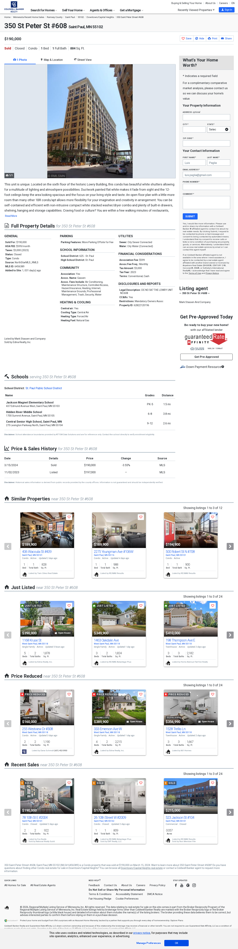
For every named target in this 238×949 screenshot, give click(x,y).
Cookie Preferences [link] (127, 898)
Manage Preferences (148, 943)
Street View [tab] (84, 59)
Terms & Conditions (100, 894)
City (185, 124)
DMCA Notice (155, 894)
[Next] (230, 546)
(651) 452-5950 (60, 750)
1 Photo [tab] (21, 59)
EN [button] (233, 3)
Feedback (94, 885)
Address (191, 112)
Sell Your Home (72, 10)
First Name (189, 157)
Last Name (213, 157)
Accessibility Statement (129, 894)
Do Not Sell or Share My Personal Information (117, 889)
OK (176, 943)
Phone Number (191, 181)
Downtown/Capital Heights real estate (142, 868)
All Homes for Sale (15, 885)
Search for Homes (42, 10)
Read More (11, 216)
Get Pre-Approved (206, 357)
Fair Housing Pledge (100, 898)
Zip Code (188, 138)
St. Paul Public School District (44, 388)
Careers (223, 3)
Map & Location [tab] (53, 59)
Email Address (191, 169)
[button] (227, 9)
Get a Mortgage (130, 10)
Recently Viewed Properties (195, 9)
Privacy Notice (212, 273)
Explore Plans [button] (177, 920)
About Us (210, 3)
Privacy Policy (157, 885)
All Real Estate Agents (43, 885)
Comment (188, 194)
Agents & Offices (101, 10)
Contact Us (110, 885)
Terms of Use (195, 273)
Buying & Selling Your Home (186, 3)
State (210, 124)
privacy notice (141, 933)
